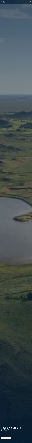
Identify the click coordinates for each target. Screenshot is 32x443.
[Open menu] (30, 2)
